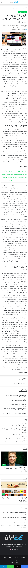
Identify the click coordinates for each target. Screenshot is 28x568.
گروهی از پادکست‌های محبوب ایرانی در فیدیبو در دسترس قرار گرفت (14, 499)
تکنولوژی (18, 8)
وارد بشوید (15, 383)
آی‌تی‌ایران (23, 29)
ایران (14, 8)
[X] (16, 549)
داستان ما (16, 562)
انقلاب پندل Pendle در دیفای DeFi (18, 522)
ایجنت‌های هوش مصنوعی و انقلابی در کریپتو (16, 512)
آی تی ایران (23, 8)
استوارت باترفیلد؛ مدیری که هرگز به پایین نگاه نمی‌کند (15, 469)
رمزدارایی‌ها (24, 508)
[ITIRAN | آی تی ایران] (14, 2)
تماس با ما (12, 562)
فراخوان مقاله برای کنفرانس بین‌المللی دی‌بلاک (16, 517)
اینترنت (20, 12)
